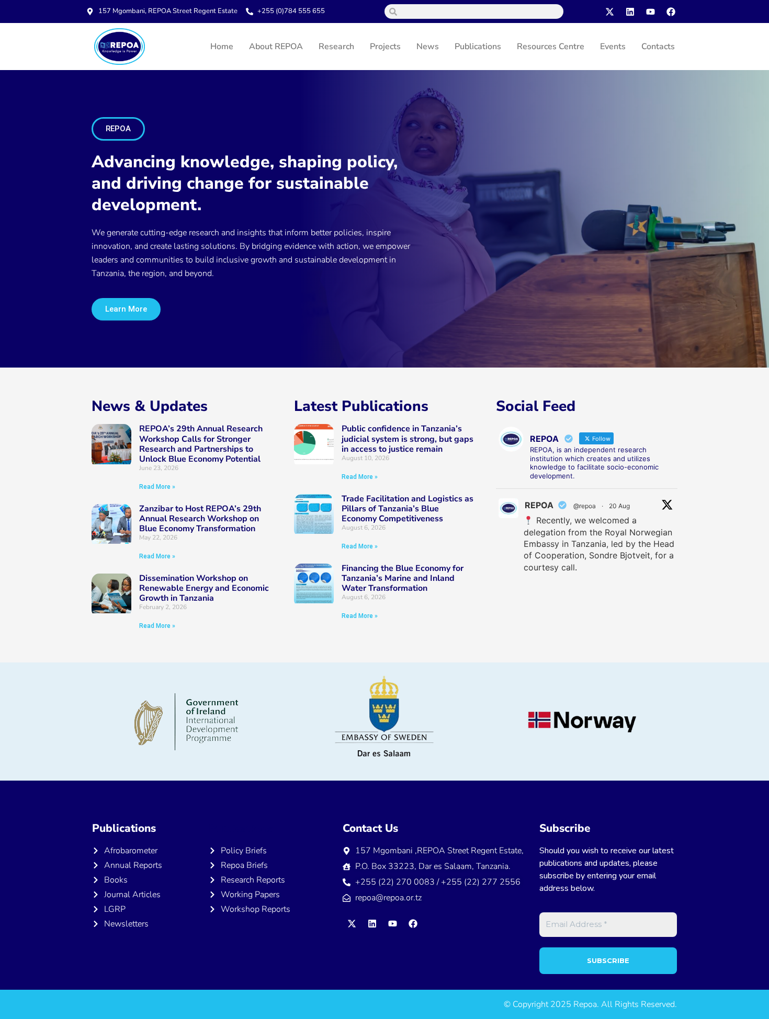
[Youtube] (651, 11)
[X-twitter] (610, 11)
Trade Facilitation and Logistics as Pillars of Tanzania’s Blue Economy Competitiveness (407, 508)
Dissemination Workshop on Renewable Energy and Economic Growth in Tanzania (204, 588)
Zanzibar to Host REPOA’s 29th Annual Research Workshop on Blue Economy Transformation (200, 518)
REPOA (539, 505)
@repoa (584, 506)
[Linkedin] (630, 11)
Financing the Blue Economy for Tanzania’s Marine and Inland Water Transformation (402, 578)
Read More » (157, 486)
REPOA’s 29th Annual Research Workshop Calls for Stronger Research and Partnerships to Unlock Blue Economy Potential (201, 444)
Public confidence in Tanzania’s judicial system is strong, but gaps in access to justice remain (407, 438)
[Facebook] (671, 11)
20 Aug (619, 506)
